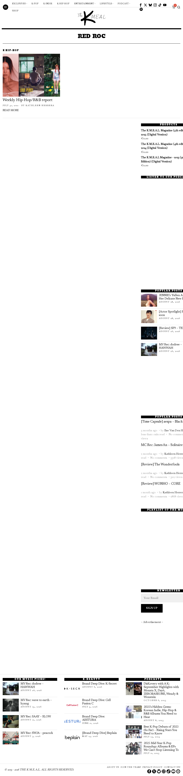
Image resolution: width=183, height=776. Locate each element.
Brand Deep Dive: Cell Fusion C (96, 702)
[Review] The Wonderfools (160, 464)
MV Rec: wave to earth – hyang (36, 702)
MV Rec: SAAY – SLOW (36, 716)
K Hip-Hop (11, 50)
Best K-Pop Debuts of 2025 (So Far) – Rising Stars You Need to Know (161, 730)
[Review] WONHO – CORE (160, 484)
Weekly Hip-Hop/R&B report (28, 100)
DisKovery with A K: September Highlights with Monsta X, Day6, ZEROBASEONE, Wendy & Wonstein (161, 690)
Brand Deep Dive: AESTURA (93, 718)
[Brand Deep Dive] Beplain (99, 733)
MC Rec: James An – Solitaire (162, 445)
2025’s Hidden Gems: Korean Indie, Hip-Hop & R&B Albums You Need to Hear (160, 712)
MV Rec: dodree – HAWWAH (32, 685)
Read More (11, 110)
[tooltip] (141, 5)
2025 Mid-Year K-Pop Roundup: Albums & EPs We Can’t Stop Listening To (161, 747)
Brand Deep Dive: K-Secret (99, 683)
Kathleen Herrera (40, 105)
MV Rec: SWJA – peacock (37, 733)
